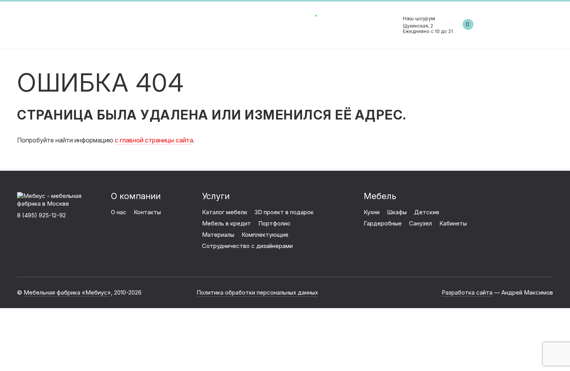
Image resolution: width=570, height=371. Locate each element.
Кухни (372, 212)
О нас (224, 24)
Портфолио (274, 223)
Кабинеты (453, 223)
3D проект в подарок (284, 212)
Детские (426, 212)
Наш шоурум (428, 24)
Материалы (218, 234)
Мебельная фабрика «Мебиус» (67, 292)
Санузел (420, 223)
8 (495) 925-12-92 (388, 24)
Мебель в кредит (226, 223)
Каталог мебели (264, 24)
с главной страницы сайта (154, 140)
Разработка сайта (467, 292)
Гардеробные (383, 223)
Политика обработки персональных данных (257, 292)
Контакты (311, 24)
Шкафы (397, 212)
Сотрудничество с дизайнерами (247, 246)
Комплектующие (265, 234)
